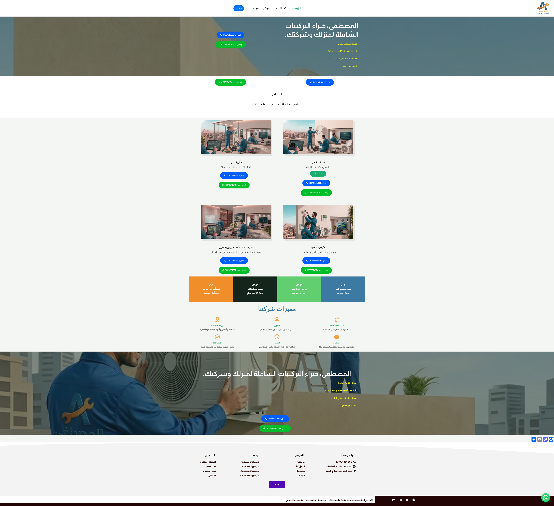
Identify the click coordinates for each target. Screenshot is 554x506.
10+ (343, 285)
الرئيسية (296, 8)
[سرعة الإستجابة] (336, 319)
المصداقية (217, 342)
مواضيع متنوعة (261, 8)
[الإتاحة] (277, 337)
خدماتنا (282, 8)
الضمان (336, 342)
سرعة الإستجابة (337, 325)
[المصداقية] (217, 337)
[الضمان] (336, 337)
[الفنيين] (277, 319)
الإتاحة (277, 342)
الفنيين (277, 325)
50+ (211, 285)
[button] (277, 8)
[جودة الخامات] (217, 319)
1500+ (299, 285)
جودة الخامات (217, 325)
